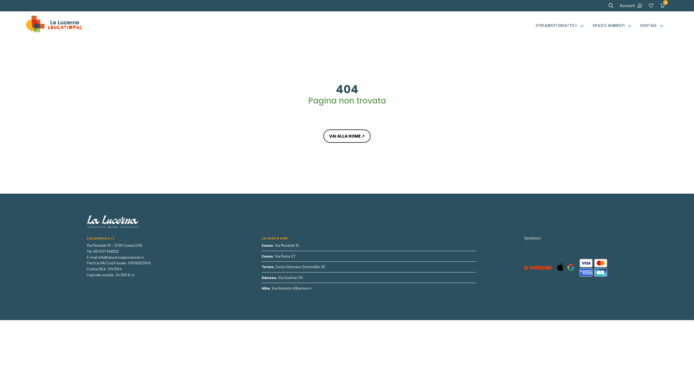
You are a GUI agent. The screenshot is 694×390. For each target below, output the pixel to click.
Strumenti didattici (556, 25)
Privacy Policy (535, 248)
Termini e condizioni (539, 243)
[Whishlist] (651, 5)
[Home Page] (54, 25)
